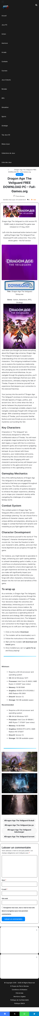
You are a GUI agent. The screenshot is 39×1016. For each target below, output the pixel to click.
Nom (4, 880)
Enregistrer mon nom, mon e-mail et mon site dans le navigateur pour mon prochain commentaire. (18, 911)
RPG (3, 98)
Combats (5, 61)
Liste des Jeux (6, 162)
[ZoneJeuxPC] (5, 7)
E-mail (4, 889)
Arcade (4, 52)
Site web (5, 898)
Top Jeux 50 (6, 135)
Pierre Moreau (20, 196)
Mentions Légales (20, 996)
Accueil (4, 16)
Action (4, 34)
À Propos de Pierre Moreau (19, 986)
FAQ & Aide (19, 993)
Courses (4, 71)
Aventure (5, 43)
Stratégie (5, 126)
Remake (4, 89)
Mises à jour (6, 144)
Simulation (5, 107)
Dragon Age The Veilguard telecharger (20, 831)
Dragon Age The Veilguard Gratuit (19, 820)
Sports (4, 116)
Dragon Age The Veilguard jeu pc (20, 825)
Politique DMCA (19, 1003)
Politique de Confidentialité (19, 1000)
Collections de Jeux (8, 153)
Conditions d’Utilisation (19, 989)
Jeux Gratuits (6, 80)
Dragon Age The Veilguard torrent (19, 836)
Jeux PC (4, 25)
